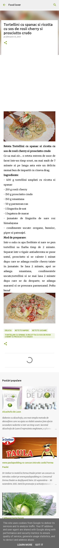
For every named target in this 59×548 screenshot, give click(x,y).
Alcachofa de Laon (11, 412)
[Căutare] (55, 4)
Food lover (14, 4)
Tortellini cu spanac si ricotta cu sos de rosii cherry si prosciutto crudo (28, 336)
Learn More (24, 544)
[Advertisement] (29, 79)
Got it (39, 544)
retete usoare (39, 330)
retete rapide (22, 330)
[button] (5, 43)
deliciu (8, 330)
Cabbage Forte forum (13, 518)
